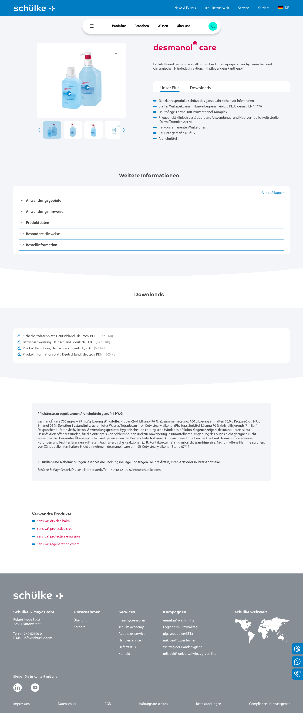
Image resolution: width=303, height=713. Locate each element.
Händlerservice (130, 640)
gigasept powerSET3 (178, 634)
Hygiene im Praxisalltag (180, 627)
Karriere (264, 8)
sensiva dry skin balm (53, 521)
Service (243, 8)
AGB (108, 704)
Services (127, 612)
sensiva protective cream (56, 529)
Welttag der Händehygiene (182, 647)
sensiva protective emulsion (58, 536)
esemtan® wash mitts (178, 620)
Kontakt (124, 654)
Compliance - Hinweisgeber (269, 704)
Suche (212, 26)
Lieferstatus (127, 647)
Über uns (183, 26)
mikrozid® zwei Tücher (179, 640)
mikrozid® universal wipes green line (189, 654)
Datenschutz (67, 704)
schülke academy (131, 627)
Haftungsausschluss (153, 704)
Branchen (142, 26)
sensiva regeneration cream (58, 544)
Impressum (21, 704)
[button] (39, 130)
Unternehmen (87, 612)
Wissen (163, 26)
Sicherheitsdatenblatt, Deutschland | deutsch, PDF (68, 336)
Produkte (119, 26)
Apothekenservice (132, 634)
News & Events (185, 8)
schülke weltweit (217, 8)
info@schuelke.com (38, 638)
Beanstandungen (208, 704)
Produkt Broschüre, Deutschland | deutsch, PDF (64, 348)
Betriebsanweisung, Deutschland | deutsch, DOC (66, 342)
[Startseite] (34, 8)
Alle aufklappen (273, 193)
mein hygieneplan (132, 620)
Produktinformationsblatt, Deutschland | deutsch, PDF (69, 354)
